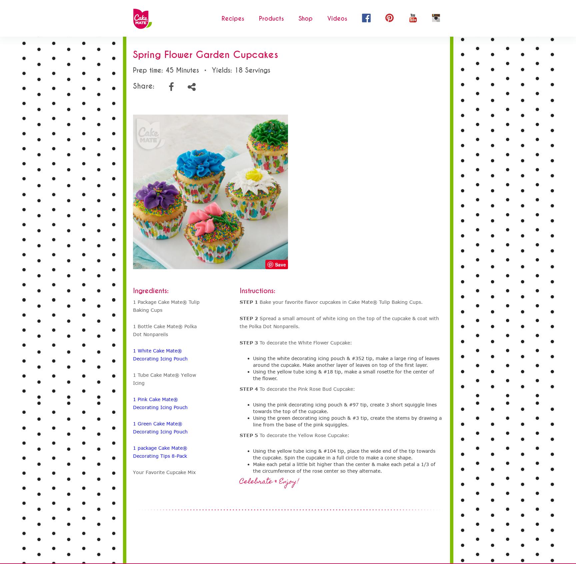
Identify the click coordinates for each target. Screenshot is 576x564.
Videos (337, 18)
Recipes (233, 18)
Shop (306, 18)
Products (271, 18)
